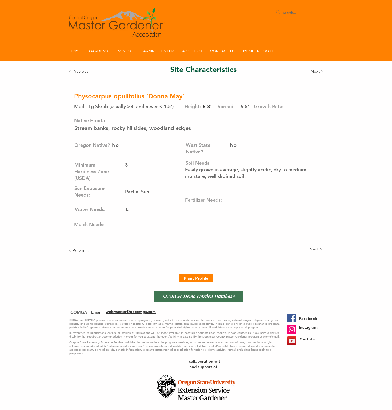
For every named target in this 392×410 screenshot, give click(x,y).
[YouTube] (291, 340)
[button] (98, 51)
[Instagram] (291, 329)
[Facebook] (291, 318)
